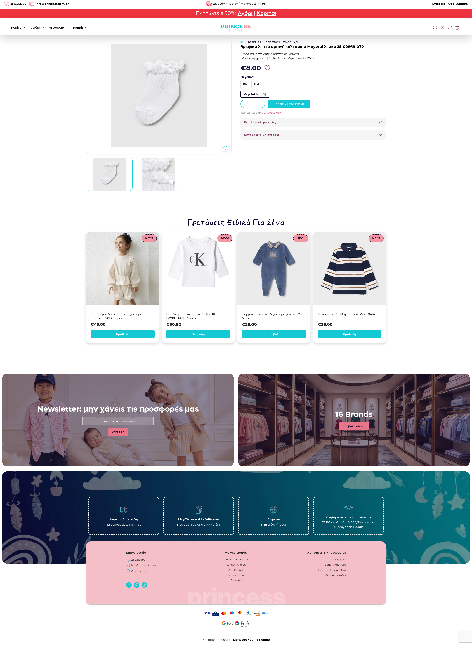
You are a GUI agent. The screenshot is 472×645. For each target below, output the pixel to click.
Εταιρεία (438, 4)
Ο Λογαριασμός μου (236, 559)
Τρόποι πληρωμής (334, 564)
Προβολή (122, 334)
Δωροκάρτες (236, 575)
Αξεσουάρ (56, 27)
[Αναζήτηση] (435, 27)
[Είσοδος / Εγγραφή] (442, 27)
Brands (78, 27)
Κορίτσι (266, 13)
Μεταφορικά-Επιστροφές (261, 135)
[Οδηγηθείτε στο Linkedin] (144, 585)
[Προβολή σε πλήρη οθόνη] (225, 147)
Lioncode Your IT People (251, 639)
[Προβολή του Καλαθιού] (457, 27)
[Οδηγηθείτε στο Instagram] (136, 585)
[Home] (241, 42)
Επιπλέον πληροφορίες (260, 122)
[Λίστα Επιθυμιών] (450, 27)
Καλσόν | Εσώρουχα (281, 42)
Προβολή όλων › (354, 426)
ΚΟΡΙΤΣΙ (254, 42)
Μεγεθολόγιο (252, 94)
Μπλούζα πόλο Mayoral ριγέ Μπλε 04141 (347, 314)
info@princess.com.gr (52, 4)
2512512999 (18, 4)
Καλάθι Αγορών (236, 564)
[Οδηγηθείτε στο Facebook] (129, 585)
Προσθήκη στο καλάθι (289, 104)
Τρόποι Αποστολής (334, 575)
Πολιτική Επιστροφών (332, 570)
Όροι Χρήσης (458, 4)
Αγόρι (245, 13)
